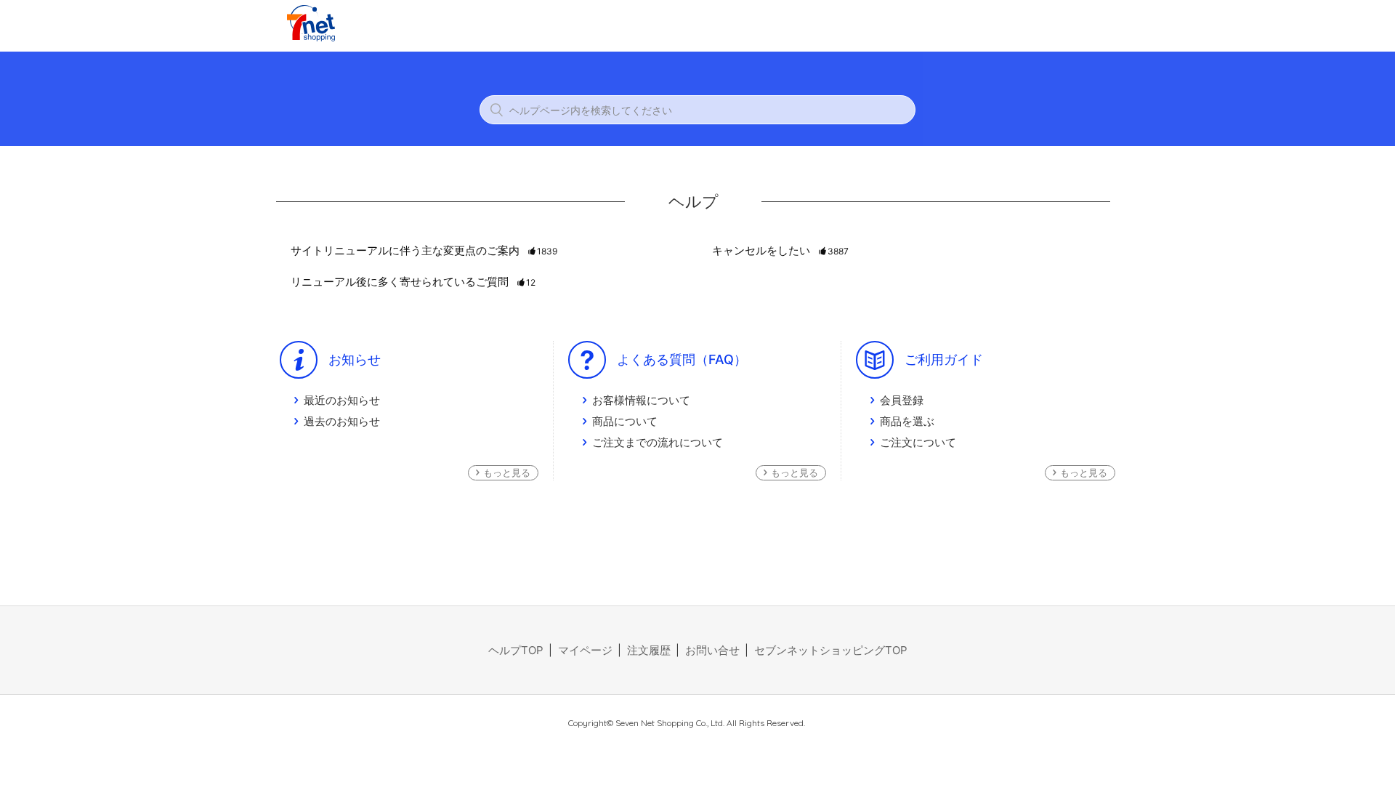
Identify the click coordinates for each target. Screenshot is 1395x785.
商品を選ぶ (907, 421)
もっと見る (506, 472)
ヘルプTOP (515, 650)
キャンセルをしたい (780, 250)
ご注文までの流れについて (657, 442)
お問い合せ (712, 650)
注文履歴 (649, 650)
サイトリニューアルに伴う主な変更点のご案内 (424, 250)
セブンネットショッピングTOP (830, 650)
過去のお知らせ (342, 421)
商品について (625, 421)
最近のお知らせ (342, 400)
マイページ (585, 650)
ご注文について (918, 442)
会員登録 (901, 400)
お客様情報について (641, 400)
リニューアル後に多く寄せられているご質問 (413, 282)
